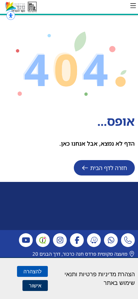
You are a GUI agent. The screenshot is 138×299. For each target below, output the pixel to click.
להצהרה (32, 271)
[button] (133, 6)
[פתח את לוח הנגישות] (11, 16)
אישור (35, 285)
